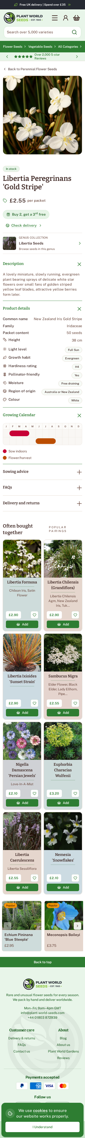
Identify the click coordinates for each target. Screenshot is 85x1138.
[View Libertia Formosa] (22, 585)
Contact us (21, 1051)
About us (63, 1045)
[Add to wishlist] (34, 615)
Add (25, 624)
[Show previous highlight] (7, 56)
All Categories (68, 46)
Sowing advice (16, 471)
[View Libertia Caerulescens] (22, 853)
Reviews (63, 1058)
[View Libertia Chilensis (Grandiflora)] (63, 585)
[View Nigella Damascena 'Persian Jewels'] (22, 765)
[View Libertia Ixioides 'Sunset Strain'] (22, 676)
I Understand (42, 1127)
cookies (40, 1110)
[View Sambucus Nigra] (63, 676)
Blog (63, 1038)
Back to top (42, 962)
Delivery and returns (21, 503)
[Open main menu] (55, 18)
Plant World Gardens (63, 1051)
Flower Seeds (12, 46)
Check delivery (24, 225)
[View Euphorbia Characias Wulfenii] (63, 765)
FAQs (7, 487)
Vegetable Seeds (41, 46)
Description (13, 263)
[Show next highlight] (77, 56)
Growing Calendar (19, 415)
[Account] (65, 18)
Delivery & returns (21, 1038)
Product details (16, 308)
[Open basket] (76, 18)
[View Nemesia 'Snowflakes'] (63, 853)
